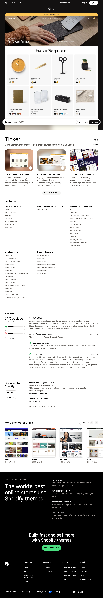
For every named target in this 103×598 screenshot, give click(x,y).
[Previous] (91, 422)
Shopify (95, 145)
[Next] (96, 422)
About (82, 568)
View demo (81, 122)
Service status (85, 579)
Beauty (26, 571)
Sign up (93, 3)
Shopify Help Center (69, 568)
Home (26, 581)
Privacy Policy (25, 592)
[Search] (78, 2)
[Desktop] (49, 9)
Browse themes (64, 3)
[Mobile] (53, 9)
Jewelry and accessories (28, 576)
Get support (11, 392)
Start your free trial (51, 548)
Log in (84, 3)
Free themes (47, 571)
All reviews (11, 339)
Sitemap (57, 592)
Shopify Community (69, 575)
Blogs (64, 579)
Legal (82, 575)
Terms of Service (11, 592)
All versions (44, 393)
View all (84, 423)
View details (33, 393)
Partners (83, 571)
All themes (10, 397)
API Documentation (69, 571)
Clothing (27, 568)
